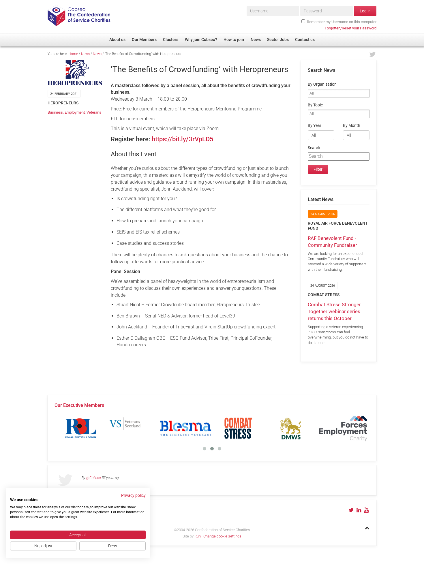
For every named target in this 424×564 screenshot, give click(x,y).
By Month (351, 125)
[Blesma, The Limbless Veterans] (185, 428)
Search (314, 147)
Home (73, 54)
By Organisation (322, 84)
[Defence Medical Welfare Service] (290, 428)
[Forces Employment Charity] (343, 428)
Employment (75, 112)
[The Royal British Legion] (80, 428)
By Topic (315, 105)
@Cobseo (93, 478)
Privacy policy (133, 495)
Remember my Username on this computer (341, 22)
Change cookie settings (222, 536)
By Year (314, 125)
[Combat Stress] (238, 428)
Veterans (94, 112)
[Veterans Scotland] (133, 428)
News (85, 54)
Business (55, 112)
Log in (365, 11)
